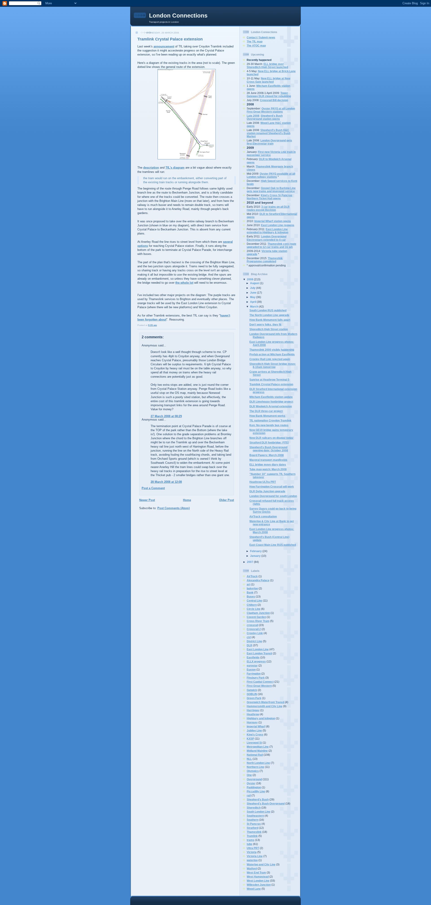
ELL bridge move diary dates (267, 464)
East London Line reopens (277, 225)
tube (249, 844)
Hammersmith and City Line (264, 706)
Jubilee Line (254, 730)
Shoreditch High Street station (268, 329)
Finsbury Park (256, 677)
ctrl (249, 637)
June (253, 292)
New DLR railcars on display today (271, 437)
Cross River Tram (258, 621)
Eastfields (253, 657)
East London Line (258, 649)
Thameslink (254, 831)
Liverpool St (254, 742)
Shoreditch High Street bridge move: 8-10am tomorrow (272, 365)
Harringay (253, 710)
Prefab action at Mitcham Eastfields (272, 354)
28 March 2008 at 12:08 (166, 482)
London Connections (178, 15)
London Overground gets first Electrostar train (269, 142)
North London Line (258, 762)
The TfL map (254, 41)
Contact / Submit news (261, 37)
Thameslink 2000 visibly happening (271, 349)
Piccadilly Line (256, 791)
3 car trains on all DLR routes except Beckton (268, 208)
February (256, 551)
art (248, 584)
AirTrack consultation (263, 516)
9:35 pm (152, 325)
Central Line (254, 600)
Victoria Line (255, 856)
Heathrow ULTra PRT (262, 481)
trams (250, 839)
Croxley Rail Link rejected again (269, 359)
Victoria (252, 852)
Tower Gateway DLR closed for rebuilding (269, 94)
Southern (252, 819)
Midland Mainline (257, 750)
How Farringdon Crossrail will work (271, 486)
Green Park (254, 698)
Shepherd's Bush (258, 799)
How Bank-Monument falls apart (269, 319)
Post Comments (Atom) (173, 508)
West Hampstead (258, 876)
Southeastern (255, 815)
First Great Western (259, 685)
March (254, 306)
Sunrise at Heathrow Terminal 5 (269, 379)
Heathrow (253, 714)
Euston (251, 669)
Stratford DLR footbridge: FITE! (269, 442)
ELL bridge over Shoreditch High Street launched (267, 65)
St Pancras (254, 823)
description (151, 167)
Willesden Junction (259, 884)
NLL (249, 758)
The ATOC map (256, 45)
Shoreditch (254, 807)
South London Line (258, 811)
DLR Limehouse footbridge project (271, 401)
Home (187, 500)
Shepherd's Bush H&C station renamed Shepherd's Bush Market (268, 133)
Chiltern (252, 604)
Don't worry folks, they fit (265, 324)
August (255, 283)
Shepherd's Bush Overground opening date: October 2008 (268, 449)
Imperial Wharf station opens (272, 221)
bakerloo (252, 588)
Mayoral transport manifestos (268, 459)
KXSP (250, 738)
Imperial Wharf (256, 726)
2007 (250, 561)
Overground (254, 779)
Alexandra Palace (258, 580)
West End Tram (256, 872)
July (253, 287)
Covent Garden (256, 616)
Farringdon (254, 673)
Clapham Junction (258, 612)
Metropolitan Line (258, 746)
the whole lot (184, 282)
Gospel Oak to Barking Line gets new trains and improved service (271, 190)
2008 (250, 279)
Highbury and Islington (261, 718)
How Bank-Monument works (267, 415)
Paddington (254, 787)
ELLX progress (256, 661)
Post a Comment (153, 488)
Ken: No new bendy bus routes (268, 425)
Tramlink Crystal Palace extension (170, 39)
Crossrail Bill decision (274, 100)
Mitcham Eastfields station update (271, 396)
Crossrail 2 (254, 629)
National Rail (255, 754)
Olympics (253, 770)
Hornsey (252, 722)
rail (249, 795)
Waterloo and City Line (261, 864)
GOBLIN (252, 694)
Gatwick (252, 690)
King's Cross (255, 734)
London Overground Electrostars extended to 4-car (266, 238)
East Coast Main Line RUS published (272, 544)
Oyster (251, 783)
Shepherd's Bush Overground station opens (265, 117)
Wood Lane (254, 888)
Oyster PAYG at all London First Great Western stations (271, 110)
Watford (252, 868)
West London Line (258, 880)
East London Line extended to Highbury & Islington (267, 231)
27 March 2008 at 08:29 (166, 416)
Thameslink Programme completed (265, 260)
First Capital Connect (260, 681)
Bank (250, 592)
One (249, 774)
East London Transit (259, 653)
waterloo (252, 860)
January (255, 555)
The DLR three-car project (266, 411)
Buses (251, 596)
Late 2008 (253, 115)
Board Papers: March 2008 (266, 455)
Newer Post (147, 500)
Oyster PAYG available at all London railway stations (271, 175)
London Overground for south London (273, 496)
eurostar (252, 665)
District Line (254, 641)
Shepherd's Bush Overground (266, 803)
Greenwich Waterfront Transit (265, 702)
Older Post (226, 500)
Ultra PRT (253, 848)
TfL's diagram (175, 167)
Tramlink (252, 835)
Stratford (252, 827)
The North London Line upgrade (269, 315)
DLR (249, 645)
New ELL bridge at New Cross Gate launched (268, 80)
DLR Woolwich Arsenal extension (270, 406)
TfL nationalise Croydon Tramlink (270, 420)
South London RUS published (267, 310)
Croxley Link (255, 633)
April (253, 301)
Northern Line (255, 766)
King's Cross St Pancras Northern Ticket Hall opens (269, 197)
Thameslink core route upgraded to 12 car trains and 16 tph (271, 245)
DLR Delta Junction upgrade (267, 491)
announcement (164, 46)
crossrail (252, 625)
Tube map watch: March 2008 (268, 469)
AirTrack (252, 576)
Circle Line (253, 608)
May (253, 297)
